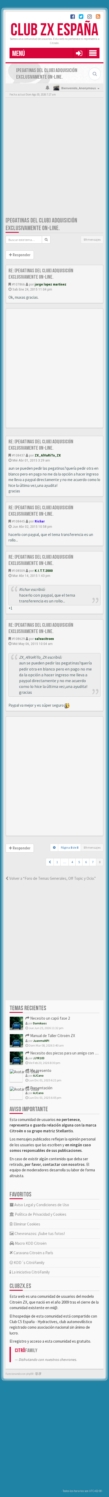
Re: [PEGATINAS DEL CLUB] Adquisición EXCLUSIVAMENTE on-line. (40, 274)
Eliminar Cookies (26, 1224)
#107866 (18, 284)
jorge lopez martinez (50, 284)
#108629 (18, 638)
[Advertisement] (54, 158)
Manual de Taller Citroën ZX (52, 1035)
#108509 (18, 570)
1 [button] (57, 862)
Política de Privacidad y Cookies (40, 1214)
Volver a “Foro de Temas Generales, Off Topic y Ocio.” (52, 878)
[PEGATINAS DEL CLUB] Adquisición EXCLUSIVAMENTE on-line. (41, 224)
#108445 (18, 521)
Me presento (40, 1070)
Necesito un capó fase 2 (49, 1018)
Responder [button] (21, 255)
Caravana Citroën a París (33, 1252)
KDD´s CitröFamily (28, 1262)
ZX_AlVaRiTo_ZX (48, 455)
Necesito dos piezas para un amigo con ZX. (64, 1053)
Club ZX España (54, 30)
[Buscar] (46, 240)
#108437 (18, 455)
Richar (40, 521)
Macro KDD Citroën (30, 1243)
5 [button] (79, 862)
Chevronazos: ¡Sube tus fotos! (39, 1233)
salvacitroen (44, 638)
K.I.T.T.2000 (44, 570)
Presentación (40, 1087)
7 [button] (93, 862)
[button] (79, 53)
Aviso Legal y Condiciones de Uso (41, 1204)
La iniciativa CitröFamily (30, 1272)
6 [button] (86, 862)
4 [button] (72, 862)
